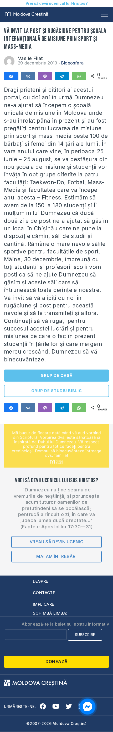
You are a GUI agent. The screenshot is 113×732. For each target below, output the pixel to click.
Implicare (43, 604)
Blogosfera (72, 63)
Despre (40, 581)
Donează (56, 661)
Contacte (44, 592)
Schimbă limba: (50, 613)
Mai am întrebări (56, 556)
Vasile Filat (30, 58)
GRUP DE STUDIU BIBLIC (56, 390)
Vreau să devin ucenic (56, 541)
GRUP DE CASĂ (57, 375)
